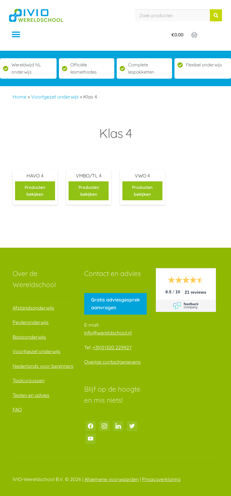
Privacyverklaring (161, 479)
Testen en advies (31, 395)
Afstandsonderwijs (33, 308)
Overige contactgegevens (112, 362)
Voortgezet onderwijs (55, 97)
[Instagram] (104, 425)
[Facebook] (90, 425)
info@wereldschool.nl (108, 333)
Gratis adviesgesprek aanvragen (115, 303)
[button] (16, 34)
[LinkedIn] (118, 425)
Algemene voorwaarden (112, 479)
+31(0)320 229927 (112, 347)
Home (19, 97)
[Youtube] (90, 438)
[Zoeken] (216, 15)
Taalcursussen (29, 380)
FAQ (17, 410)
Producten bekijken (35, 191)
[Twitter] (132, 425)
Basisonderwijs (29, 337)
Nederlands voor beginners (43, 366)
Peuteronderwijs (31, 322)
